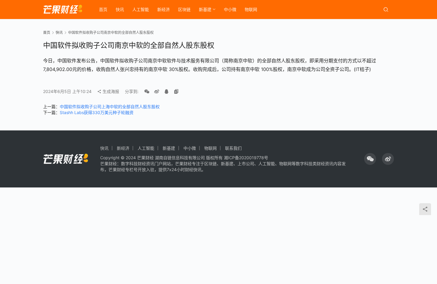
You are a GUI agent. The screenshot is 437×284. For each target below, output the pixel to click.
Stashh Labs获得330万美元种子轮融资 (96, 112)
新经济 (163, 9)
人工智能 (140, 9)
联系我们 (233, 148)
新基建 (205, 9)
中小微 (230, 9)
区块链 (184, 9)
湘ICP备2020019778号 (246, 157)
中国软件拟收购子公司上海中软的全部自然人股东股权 (110, 106)
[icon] (370, 159)
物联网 (251, 9)
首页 (103, 9)
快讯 (120, 9)
